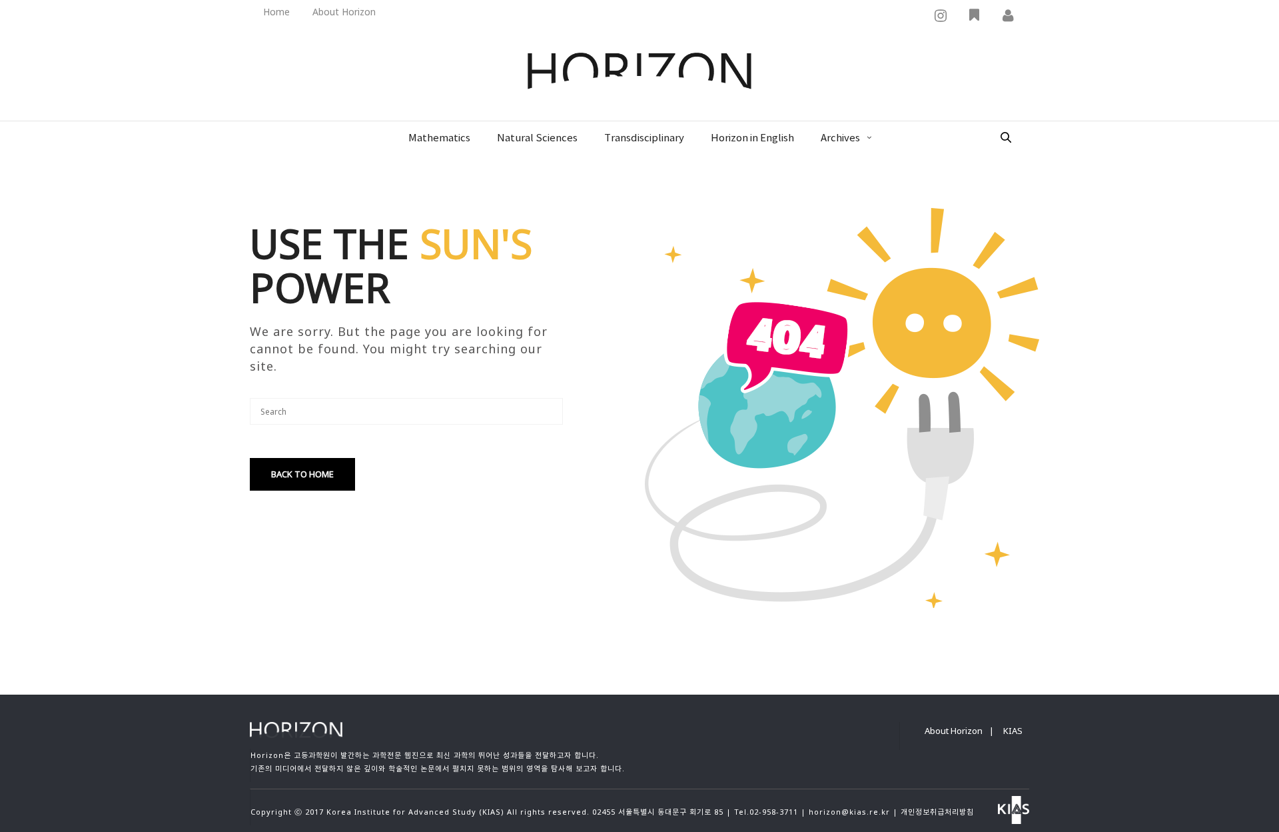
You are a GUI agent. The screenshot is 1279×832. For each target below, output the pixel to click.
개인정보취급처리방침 (937, 812)
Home (276, 11)
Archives (840, 138)
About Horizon (344, 11)
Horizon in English (752, 138)
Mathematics (439, 138)
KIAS (1013, 731)
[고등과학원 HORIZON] (639, 72)
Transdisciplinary (644, 138)
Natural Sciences (537, 138)
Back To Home (302, 474)
